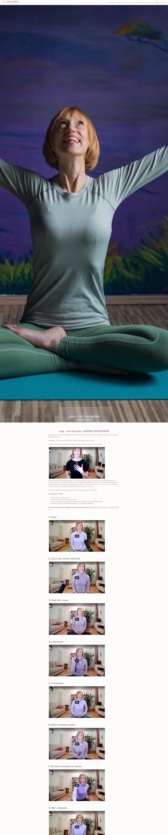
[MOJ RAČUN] (164, 2)
